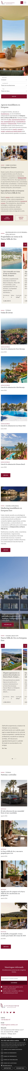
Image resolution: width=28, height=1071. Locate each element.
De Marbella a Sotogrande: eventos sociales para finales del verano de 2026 (13, 935)
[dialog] (14, 1054)
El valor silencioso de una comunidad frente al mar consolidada (12, 812)
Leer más (5, 475)
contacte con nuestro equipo (14, 131)
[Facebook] (1, 1012)
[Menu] (25, 2)
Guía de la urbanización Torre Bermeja (13, 349)
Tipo (3, 88)
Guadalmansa (5, 114)
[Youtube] (14, 1012)
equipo (8, 197)
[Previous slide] (3, 593)
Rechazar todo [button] (20, 1068)
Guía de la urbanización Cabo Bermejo (13, 387)
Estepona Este (12, 123)
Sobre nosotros (7, 218)
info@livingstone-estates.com (9, 1025)
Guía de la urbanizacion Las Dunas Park (13, 426)
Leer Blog (6, 946)
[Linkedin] (8, 1012)
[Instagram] (5, 1012)
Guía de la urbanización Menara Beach (13, 464)
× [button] (26, 1039)
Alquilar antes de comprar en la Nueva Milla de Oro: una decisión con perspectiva (13, 893)
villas (9, 119)
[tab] (12, 759)
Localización (5, 83)
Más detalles (7, 624)
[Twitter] (11, 1012)
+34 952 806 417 (5, 1019)
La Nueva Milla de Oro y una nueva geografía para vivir (12, 852)
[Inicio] (7, 3)
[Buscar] (22, 2)
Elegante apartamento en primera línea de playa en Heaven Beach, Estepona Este (11, 676)
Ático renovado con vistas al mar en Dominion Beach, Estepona (11, 274)
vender (3, 131)
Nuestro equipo (21, 218)
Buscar (14, 96)
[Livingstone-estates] (10, 1005)
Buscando (4, 77)
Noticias (3, 809)
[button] (14, 1065)
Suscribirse (14, 982)
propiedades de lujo (9, 121)
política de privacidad (9, 989)
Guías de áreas (5, 347)
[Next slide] (25, 245)
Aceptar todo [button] (7, 1068)
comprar (19, 129)
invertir (15, 129)
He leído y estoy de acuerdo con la (13, 988)
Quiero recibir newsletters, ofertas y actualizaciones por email (13, 992)
